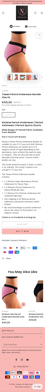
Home (4, 85)
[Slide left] (3, 77)
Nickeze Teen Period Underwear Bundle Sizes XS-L (13, 317)
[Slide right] (42, 77)
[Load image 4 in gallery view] (29, 77)
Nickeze (5, 90)
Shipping (13, 105)
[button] (35, 13)
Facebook (18, 217)
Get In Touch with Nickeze (14, 137)
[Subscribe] (41, 344)
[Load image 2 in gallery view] (16, 77)
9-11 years (8, 115)
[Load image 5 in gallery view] (35, 77)
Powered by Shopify (22, 387)
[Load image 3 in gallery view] (22, 77)
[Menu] (3, 13)
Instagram (31, 217)
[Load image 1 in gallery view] (10, 77)
